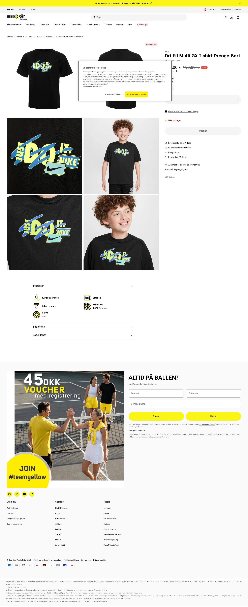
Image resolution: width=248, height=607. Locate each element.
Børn (30, 36)
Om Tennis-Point (110, 519)
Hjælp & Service (61, 508)
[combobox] (139, 17)
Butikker (107, 524)
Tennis (10, 10)
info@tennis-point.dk (207, 424)
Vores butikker (226, 10)
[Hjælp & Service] (225, 17)
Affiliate (58, 524)
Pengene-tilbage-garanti (16, 519)
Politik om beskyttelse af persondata (47, 560)
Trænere (58, 534)
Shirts (39, 36)
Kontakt (107, 513)
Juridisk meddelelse (71, 560)
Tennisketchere (14, 25)
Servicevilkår (86, 560)
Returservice (60, 519)
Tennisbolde (76, 25)
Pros (130, 25)
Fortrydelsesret (12, 508)
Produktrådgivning (111, 540)
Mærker (120, 25)
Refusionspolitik (99, 560)
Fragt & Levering (110, 529)
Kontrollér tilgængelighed (176, 169)
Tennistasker (59, 25)
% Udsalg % (142, 25)
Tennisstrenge (93, 25)
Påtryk (99, 86)
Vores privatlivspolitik (137, 431)
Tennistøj (30, 25)
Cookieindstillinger (113, 94)
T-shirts (49, 36)
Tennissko (44, 25)
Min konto (107, 508)
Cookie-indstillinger (14, 524)
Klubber (58, 540)
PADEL (32, 10)
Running (22, 10)
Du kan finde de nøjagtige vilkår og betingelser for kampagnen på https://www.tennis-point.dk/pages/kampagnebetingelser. (57, 601)
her (159, 82)
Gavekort (237, 10)
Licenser (10, 513)
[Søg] (94, 17)
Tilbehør (108, 25)
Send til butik (60, 545)
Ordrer (57, 513)
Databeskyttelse (90, 86)
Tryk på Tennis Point (111, 545)
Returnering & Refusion (112, 534)
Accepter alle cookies (136, 94)
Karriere (58, 529)
